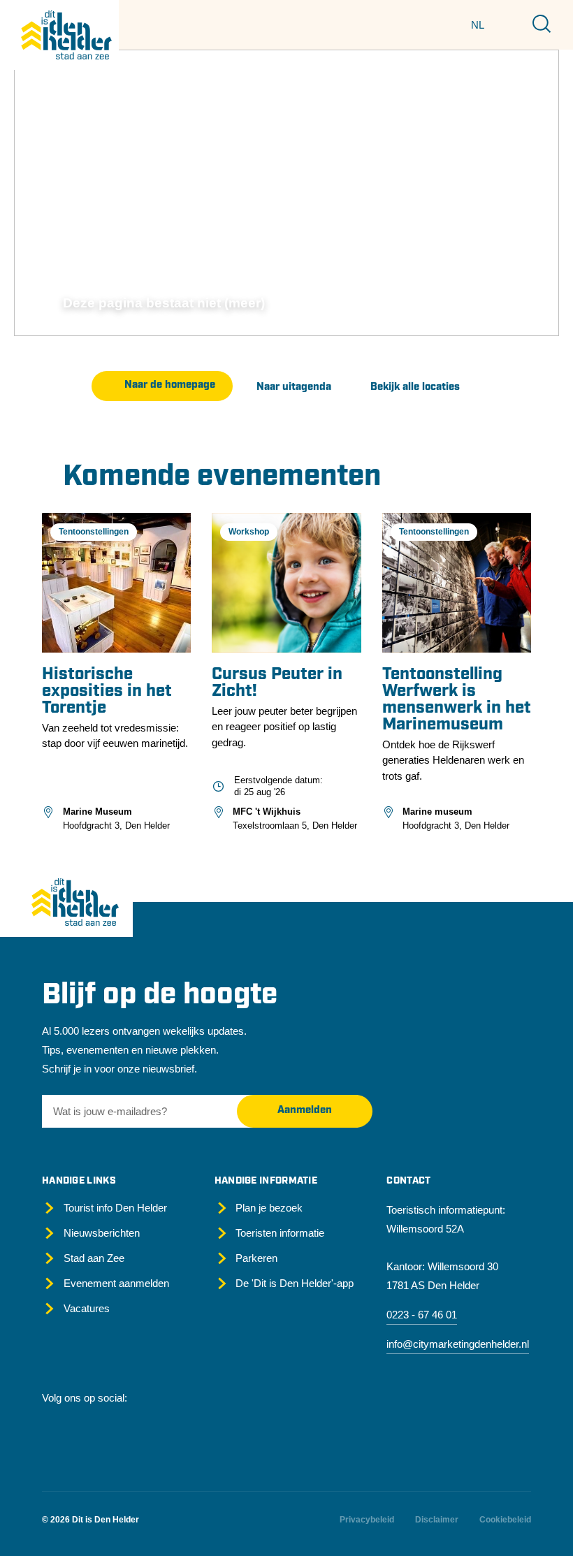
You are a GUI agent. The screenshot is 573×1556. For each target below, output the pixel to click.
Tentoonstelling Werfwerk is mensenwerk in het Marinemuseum (456, 700)
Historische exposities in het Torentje (107, 692)
